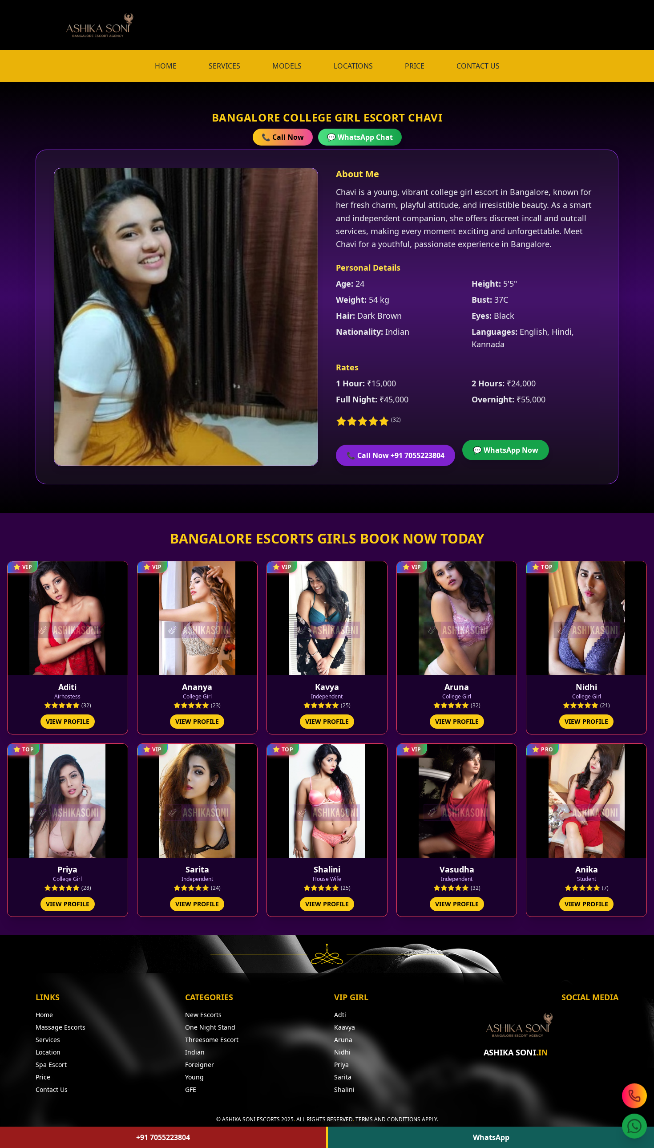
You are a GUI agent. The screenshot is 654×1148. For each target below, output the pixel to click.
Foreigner (199, 1064)
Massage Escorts (60, 1027)
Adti (340, 1014)
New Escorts (203, 1014)
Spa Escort (51, 1064)
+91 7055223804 (163, 1137)
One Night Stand (210, 1027)
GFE (190, 1089)
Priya (341, 1064)
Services (48, 1039)
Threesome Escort (211, 1039)
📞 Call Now (283, 137)
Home (44, 1014)
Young (194, 1077)
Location (48, 1052)
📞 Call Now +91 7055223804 (395, 455)
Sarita (342, 1077)
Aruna (343, 1039)
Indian (195, 1052)
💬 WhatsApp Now (505, 450)
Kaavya (344, 1027)
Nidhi (342, 1052)
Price (43, 1077)
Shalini (344, 1089)
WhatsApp (491, 1137)
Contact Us (52, 1089)
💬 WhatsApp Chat (360, 137)
